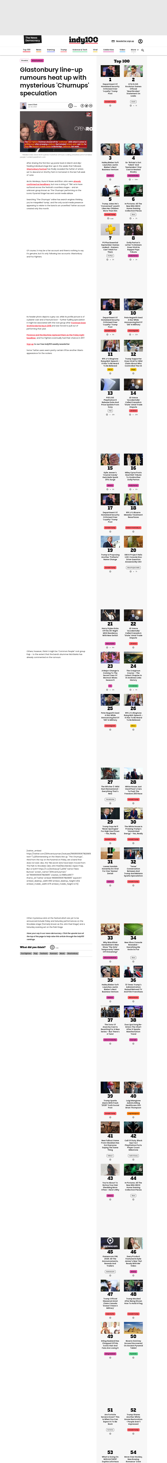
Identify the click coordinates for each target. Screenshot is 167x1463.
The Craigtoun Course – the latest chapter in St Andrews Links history (133, 675)
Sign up (30, 344)
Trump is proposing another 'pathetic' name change (110, 557)
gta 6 (133, 102)
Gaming (51, 50)
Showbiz (24, 60)
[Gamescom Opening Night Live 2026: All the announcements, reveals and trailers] (110, 1243)
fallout (110, 1156)
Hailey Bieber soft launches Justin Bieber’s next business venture (110, 166)
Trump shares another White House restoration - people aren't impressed (133, 1419)
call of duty (133, 1156)
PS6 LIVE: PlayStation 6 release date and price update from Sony (110, 402)
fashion (110, 176)
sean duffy (110, 1314)
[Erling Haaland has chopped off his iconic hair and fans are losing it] (110, 1327)
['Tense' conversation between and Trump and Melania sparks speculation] (133, 853)
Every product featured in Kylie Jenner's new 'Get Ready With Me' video (133, 1261)
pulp (36, 953)
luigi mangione (133, 1113)
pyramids (133, 1354)
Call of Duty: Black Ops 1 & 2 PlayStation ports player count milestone (133, 1145)
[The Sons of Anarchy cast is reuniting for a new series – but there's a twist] (110, 1011)
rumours (53, 953)
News (38, 50)
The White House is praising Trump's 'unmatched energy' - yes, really (133, 830)
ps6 (110, 411)
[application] (56, 131)
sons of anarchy (110, 1040)
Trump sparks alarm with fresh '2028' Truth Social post (110, 1104)
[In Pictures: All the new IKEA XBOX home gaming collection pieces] (133, 190)
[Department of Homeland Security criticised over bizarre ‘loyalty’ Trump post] (110, 70)
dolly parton (133, 256)
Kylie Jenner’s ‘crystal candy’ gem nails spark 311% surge (110, 476)
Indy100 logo (83, 40)
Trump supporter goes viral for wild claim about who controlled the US (133, 362)
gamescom (110, 1272)
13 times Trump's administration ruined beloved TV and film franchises (133, 988)
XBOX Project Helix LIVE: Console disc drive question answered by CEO (133, 558)
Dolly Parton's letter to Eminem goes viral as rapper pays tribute (133, 247)
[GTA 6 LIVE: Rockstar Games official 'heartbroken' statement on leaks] (133, 70)
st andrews (133, 686)
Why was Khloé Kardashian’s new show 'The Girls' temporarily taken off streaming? (110, 947)
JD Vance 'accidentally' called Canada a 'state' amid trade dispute (133, 402)
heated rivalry (133, 176)
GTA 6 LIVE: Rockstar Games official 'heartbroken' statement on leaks (133, 90)
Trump (64, 50)
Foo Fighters (26, 953)
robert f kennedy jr (133, 528)
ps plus (110, 256)
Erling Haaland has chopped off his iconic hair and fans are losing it (110, 1344)
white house (133, 998)
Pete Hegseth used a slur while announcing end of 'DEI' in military (133, 321)
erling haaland (110, 1354)
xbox (133, 214)
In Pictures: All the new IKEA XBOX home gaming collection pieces (133, 207)
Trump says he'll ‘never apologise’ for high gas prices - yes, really (110, 830)
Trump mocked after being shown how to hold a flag (133, 1301)
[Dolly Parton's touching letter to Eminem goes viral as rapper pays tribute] (133, 229)
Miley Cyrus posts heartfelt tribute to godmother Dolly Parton (133, 476)
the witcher (110, 799)
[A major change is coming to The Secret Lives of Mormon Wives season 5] (110, 657)
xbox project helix (133, 568)
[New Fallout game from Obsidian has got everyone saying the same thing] (110, 1127)
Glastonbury (37, 61)
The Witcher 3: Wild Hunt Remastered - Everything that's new (110, 790)
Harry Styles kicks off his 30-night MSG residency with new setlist (110, 632)
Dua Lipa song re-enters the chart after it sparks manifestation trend (133, 1029)
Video (122, 50)
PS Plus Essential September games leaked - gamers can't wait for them (110, 247)
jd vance (133, 411)
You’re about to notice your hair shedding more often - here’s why (110, 1186)
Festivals (43, 953)
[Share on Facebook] (82, 105)
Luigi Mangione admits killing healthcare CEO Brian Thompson (133, 1104)
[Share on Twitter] (86, 105)
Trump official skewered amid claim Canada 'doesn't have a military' (110, 1303)
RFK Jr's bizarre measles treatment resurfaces (133, 514)
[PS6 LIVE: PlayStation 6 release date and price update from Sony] (110, 384)
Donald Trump (110, 568)
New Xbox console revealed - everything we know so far (133, 946)
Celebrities (108, 50)
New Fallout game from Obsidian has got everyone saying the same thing (110, 1145)
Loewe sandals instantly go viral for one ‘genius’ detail (110, 870)
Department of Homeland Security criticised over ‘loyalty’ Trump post (110, 89)
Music (62, 953)
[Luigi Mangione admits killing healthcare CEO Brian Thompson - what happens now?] (133, 1087)
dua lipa (133, 1040)
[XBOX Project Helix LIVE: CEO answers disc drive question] (133, 541)
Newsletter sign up (125, 41)
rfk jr (110, 370)
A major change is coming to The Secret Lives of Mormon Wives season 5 (110, 675)
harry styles (110, 644)
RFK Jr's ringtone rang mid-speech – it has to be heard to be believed (110, 362)
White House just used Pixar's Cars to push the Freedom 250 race (133, 790)
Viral (95, 50)
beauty (110, 485)
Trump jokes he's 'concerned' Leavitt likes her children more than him (110, 207)
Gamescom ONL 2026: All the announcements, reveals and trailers (110, 1261)
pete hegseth (133, 331)
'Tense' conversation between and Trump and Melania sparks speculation (133, 871)
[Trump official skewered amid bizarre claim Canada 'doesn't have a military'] (110, 1285)
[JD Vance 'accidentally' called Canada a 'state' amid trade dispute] (133, 384)
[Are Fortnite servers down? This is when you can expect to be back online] (110, 1401)
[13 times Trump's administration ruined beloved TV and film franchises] (133, 971)
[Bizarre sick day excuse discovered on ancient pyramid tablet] (133, 1327)
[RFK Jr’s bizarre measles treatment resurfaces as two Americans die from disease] (133, 499)
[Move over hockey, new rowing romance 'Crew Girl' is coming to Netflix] (133, 1443)
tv (110, 686)
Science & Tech (80, 50)
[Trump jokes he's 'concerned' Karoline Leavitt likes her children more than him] (110, 190)
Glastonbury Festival (37, 169)
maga (133, 370)
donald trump (110, 102)
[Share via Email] (90, 105)
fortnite (110, 1430)
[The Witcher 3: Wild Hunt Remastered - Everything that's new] (110, 773)
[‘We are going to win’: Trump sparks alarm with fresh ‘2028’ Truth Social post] (110, 1087)
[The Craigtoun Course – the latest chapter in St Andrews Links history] (133, 657)
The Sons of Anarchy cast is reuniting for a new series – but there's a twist (110, 1029)
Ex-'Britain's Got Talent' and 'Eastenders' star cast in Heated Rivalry (133, 167)
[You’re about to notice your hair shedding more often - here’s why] (110, 1169)
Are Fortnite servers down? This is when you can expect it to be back (110, 1419)
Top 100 (26, 50)
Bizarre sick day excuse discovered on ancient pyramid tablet (133, 1344)
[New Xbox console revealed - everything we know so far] (133, 929)
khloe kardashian (110, 958)
